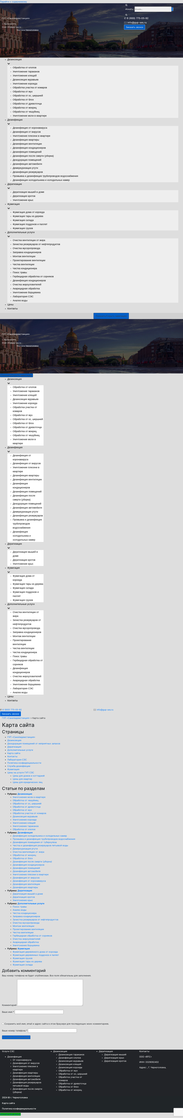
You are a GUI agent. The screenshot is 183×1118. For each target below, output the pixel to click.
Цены (10, 696)
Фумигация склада (23, 588)
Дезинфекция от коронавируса (29, 881)
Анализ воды (20, 692)
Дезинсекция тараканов (71, 1054)
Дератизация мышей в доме (28, 893)
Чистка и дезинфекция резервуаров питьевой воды (40, 845)
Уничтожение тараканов (26, 391)
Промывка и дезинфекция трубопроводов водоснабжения (27, 523)
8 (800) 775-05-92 (12, 709)
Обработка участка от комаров (29, 813)
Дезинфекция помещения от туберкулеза (35, 842)
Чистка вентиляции (23, 648)
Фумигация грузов (23, 600)
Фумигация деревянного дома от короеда (35, 951)
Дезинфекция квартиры (26, 475)
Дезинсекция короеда (70, 1067)
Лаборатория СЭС (23, 688)
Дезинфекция (25, 832)
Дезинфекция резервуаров (28, 515)
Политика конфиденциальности (24, 762)
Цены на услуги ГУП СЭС (20, 772)
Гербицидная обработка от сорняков (32, 935)
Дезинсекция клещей (70, 1064)
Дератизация (14, 746)
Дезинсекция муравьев (25, 399)
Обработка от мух (23, 415)
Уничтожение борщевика (26, 684)
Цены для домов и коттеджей (29, 775)
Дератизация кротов (24, 560)
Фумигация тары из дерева (28, 584)
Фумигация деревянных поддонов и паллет (36, 955)
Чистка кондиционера (25, 652)
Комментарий (9, 1005)
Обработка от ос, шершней (28, 419)
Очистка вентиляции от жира (28, 852)
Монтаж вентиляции (24, 636)
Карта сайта (13, 753)
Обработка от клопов (24, 387)
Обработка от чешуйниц (26, 435)
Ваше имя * (8, 1012)
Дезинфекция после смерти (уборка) (32, 861)
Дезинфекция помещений (27, 491)
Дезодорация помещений (27, 503)
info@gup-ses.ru (105, 709)
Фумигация (13, 769)
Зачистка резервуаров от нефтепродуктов (35, 919)
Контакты (12, 700)
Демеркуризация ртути (25, 511)
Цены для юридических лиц (27, 782)
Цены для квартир (22, 779)
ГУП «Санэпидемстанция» (16, 718)
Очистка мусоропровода (26, 628)
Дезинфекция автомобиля (27, 507)
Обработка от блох (23, 423)
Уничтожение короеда (25, 403)
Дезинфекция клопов (70, 1057)
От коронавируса (22, 1060)
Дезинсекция (14, 740)
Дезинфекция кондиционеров (28, 864)
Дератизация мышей (115, 1054)
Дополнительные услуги (20, 750)
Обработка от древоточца (27, 427)
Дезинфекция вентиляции (27, 479)
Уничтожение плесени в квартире (30, 874)
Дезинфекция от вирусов (27, 463)
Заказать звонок (10, 713)
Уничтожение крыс (23, 563)
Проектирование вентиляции (28, 929)
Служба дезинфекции (18, 766)
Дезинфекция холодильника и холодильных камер (24, 535)
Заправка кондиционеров (27, 632)
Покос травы (20, 656)
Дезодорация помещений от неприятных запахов (33, 743)
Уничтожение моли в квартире (29, 797)
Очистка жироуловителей (27, 676)
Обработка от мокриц (25, 431)
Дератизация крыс (114, 1057)
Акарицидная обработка (26, 680)
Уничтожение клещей (25, 395)
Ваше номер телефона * (14, 1030)
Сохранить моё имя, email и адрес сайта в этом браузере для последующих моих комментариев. (56, 1023)
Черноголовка (31, 346)
